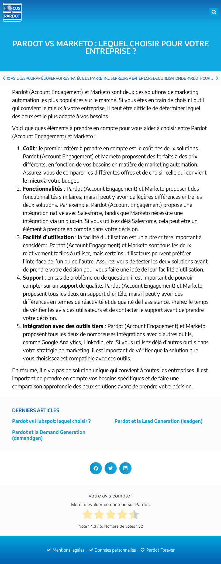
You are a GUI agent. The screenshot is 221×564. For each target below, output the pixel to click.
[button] (213, 12)
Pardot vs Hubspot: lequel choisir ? (51, 421)
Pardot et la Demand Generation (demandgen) (48, 435)
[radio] (87, 515)
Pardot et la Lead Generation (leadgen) (158, 421)
